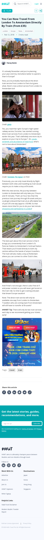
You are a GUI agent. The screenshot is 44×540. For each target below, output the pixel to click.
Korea (26, 480)
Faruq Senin (12, 63)
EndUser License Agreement (10, 523)
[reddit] (25, 392)
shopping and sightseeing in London (17, 209)
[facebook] (4, 392)
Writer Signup (6, 494)
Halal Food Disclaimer (9, 505)
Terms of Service (27, 429)
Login (37, 4)
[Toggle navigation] (41, 3)
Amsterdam (29, 31)
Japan (25, 475)
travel (11, 370)
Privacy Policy (27, 523)
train (20, 370)
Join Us (4, 484)
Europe (13, 31)
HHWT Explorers (7, 489)
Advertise (5, 475)
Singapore (27, 489)
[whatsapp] (20, 392)
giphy (9, 124)
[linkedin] (15, 392)
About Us (5, 480)
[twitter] (9, 392)
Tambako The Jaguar (15, 177)
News (20, 31)
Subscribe (36, 423)
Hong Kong (27, 484)
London (5, 31)
